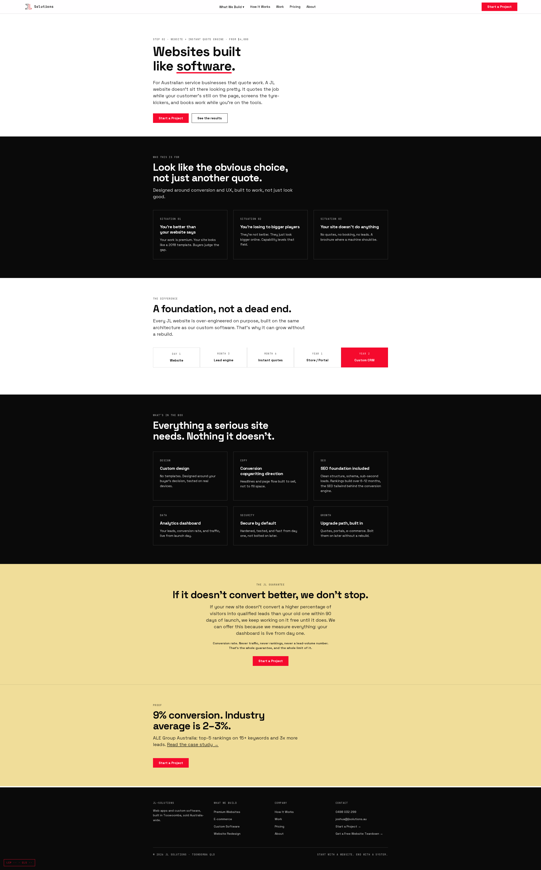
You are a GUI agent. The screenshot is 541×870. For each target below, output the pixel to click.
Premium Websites (227, 812)
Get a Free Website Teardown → (359, 834)
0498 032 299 (346, 812)
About (311, 7)
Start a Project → (348, 826)
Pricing (295, 7)
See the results (209, 118)
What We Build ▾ (231, 7)
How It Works (260, 7)
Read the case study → (193, 744)
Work (280, 7)
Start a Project (499, 7)
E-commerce (223, 819)
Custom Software (227, 826)
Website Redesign (227, 834)
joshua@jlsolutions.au (351, 819)
